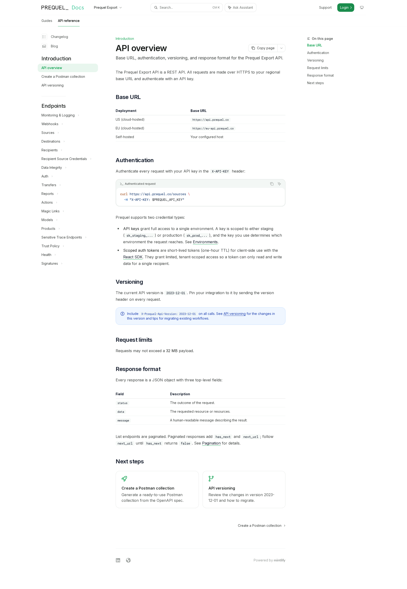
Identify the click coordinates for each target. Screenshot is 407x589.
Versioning (315, 60)
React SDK (132, 257)
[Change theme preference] (362, 7)
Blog (54, 46)
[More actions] (281, 48)
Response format (320, 75)
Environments (205, 241)
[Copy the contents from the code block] (272, 184)
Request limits (317, 68)
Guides (46, 21)
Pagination (211, 443)
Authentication (318, 53)
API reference (69, 21)
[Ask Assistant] (279, 184)
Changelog (59, 37)
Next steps (315, 83)
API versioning (235, 314)
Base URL (314, 45)
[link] (157, 489)
